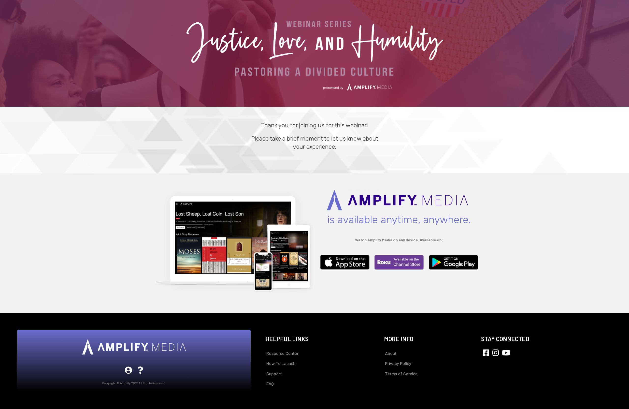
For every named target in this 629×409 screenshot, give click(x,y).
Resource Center (282, 353)
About (391, 353)
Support (274, 373)
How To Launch (280, 363)
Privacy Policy (398, 363)
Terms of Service (401, 373)
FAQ (270, 383)
